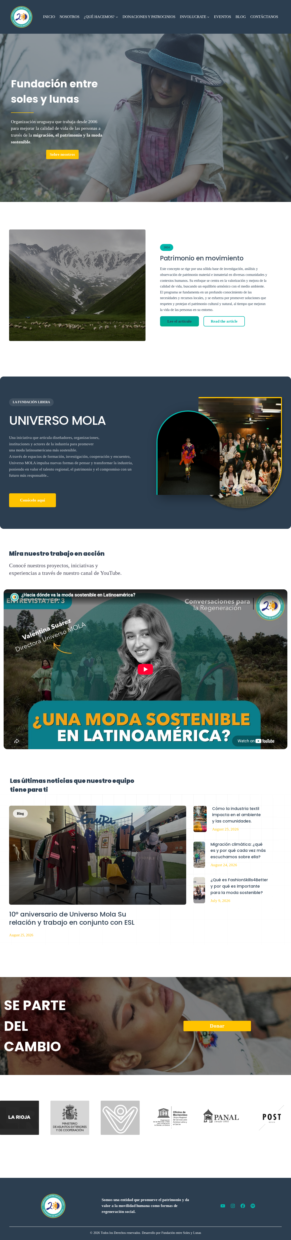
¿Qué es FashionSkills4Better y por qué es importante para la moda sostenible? (239, 886)
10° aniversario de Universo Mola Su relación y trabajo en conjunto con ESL (72, 918)
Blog (20, 813)
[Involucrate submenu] (208, 17)
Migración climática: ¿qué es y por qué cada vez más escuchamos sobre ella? (238, 851)
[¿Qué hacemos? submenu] (117, 17)
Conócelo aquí (32, 500)
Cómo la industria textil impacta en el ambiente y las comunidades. (236, 815)
